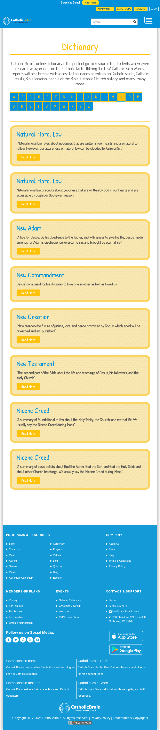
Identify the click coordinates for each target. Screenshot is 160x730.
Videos (57, 555)
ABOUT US (11, 10)
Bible (12, 543)
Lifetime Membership (21, 622)
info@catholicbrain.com (125, 611)
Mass (12, 555)
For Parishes (16, 617)
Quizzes (57, 566)
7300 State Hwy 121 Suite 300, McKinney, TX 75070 (127, 619)
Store (112, 549)
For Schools (16, 611)
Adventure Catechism (21, 577)
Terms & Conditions (120, 560)
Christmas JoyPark (70, 605)
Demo (112, 600)
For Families (16, 605)
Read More (28, 157)
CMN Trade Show (69, 617)
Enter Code (124, 9)
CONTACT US (51, 10)
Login (154, 9)
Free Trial (104, 9)
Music (12, 572)
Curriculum (15, 549)
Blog (55, 572)
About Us (114, 543)
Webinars (64, 611)
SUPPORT (26, 10)
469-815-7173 (119, 605)
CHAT (38, 10)
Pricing (13, 600)
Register (140, 9)
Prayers (57, 549)
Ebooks (57, 577)
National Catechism (70, 600)
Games (13, 566)
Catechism (59, 543)
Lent (55, 560)
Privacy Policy (117, 566)
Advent (13, 560)
